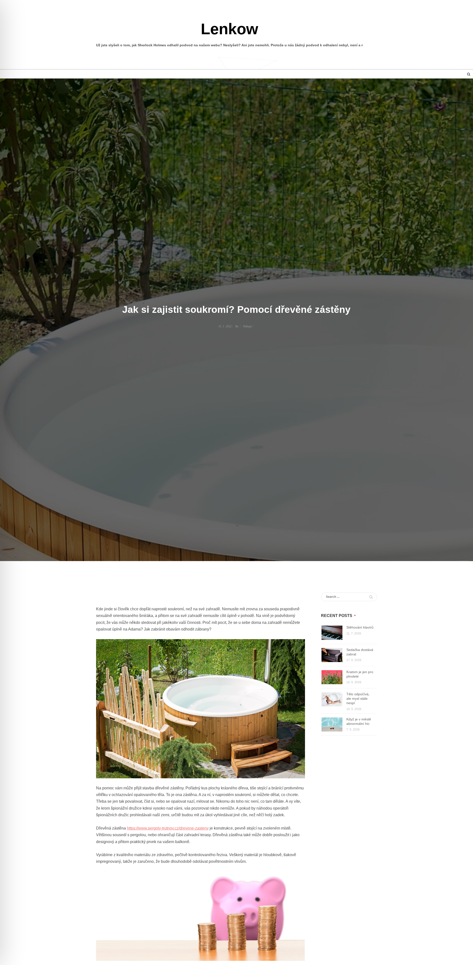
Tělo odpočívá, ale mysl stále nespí (358, 698)
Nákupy (247, 326)
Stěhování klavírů (359, 627)
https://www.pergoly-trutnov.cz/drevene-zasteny (168, 828)
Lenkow (229, 28)
